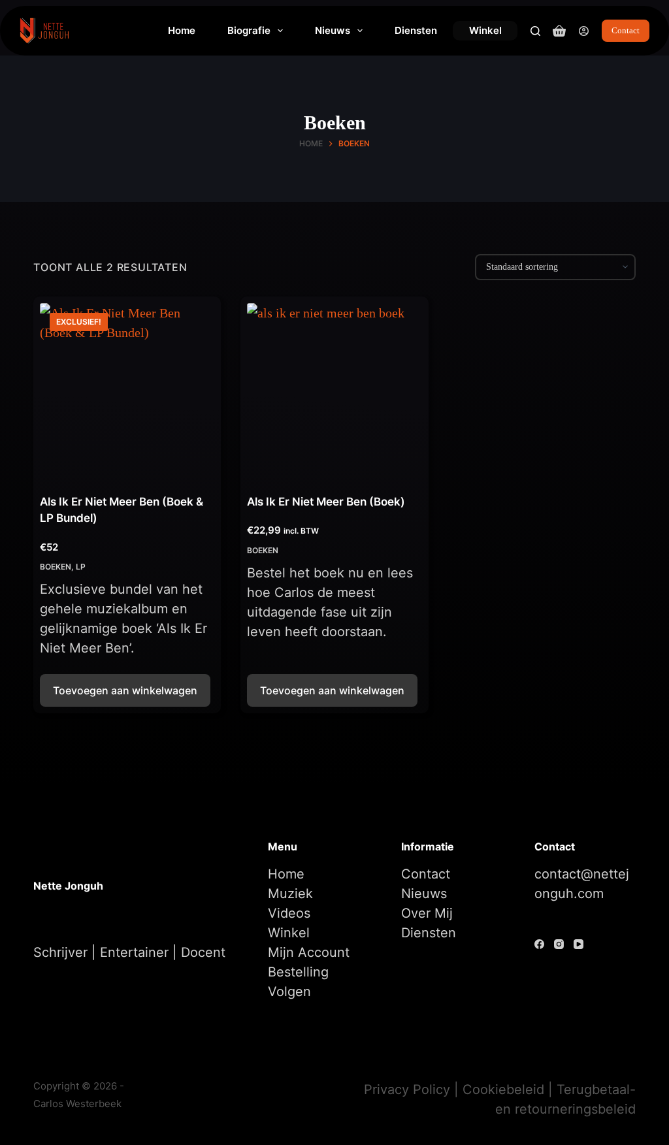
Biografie (248, 30)
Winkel (485, 30)
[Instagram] (559, 944)
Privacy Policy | (413, 1089)
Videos (289, 913)
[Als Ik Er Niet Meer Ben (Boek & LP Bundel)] (127, 390)
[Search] (535, 31)
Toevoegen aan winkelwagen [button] (125, 690)
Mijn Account (309, 952)
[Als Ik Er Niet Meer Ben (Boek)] (334, 390)
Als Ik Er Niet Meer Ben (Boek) (326, 501)
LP (81, 567)
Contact (626, 30)
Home (181, 30)
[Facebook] (539, 944)
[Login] (584, 31)
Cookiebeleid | (510, 1089)
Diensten (416, 30)
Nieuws (332, 30)
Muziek (290, 893)
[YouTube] (578, 944)
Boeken (55, 567)
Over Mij (427, 913)
